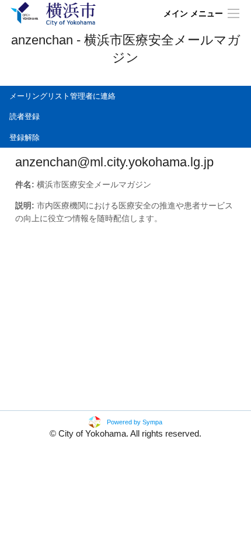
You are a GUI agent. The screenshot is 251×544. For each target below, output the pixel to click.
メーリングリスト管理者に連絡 (62, 96)
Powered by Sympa (134, 422)
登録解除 (24, 137)
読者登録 (24, 116)
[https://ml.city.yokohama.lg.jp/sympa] (53, 13)
